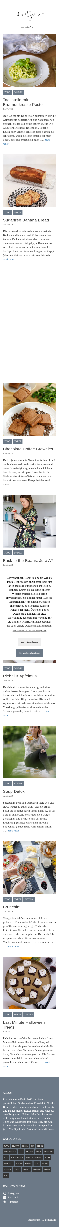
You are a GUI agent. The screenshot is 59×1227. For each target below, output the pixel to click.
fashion (29, 1152)
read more (8, 259)
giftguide (48, 1152)
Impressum (34, 1219)
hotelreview (17, 1158)
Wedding (37, 1169)
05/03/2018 (8, 911)
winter (47, 1169)
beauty (15, 1146)
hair (6, 1158)
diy (32, 1146)
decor (24, 1146)
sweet (17, 212)
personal (8, 1163)
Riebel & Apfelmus (20, 676)
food (7, 92)
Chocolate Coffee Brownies (28, 449)
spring (45, 1163)
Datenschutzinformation (38, 625)
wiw (6, 1175)
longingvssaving (34, 1158)
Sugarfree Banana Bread (26, 220)
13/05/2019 (8, 565)
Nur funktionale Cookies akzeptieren (30, 630)
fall (21, 1152)
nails (47, 1158)
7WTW (6, 1146)
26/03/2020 (8, 224)
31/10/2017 (8, 1031)
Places (19, 1163)
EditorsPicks (10, 1152)
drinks (18, 553)
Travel (26, 1169)
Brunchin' (11, 907)
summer (7, 1169)
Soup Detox (14, 791)
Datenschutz (49, 1219)
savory (18, 92)
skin (37, 1163)
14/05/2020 (8, 109)
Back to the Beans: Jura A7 (28, 560)
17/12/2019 (8, 453)
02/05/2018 (8, 796)
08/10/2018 (8, 680)
